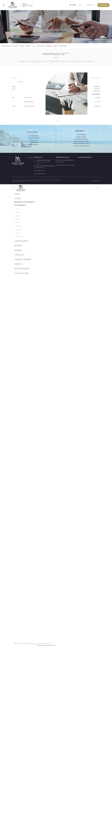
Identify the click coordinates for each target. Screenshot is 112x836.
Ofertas (21, 46)
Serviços (27, 46)
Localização (49, 46)
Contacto (19, 255)
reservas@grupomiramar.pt (45, 165)
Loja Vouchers (63, 46)
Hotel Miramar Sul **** (20, 205)
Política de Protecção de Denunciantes (48, 180)
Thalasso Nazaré (22, 259)
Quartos (15, 46)
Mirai (99, 180)
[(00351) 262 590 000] (34, 162)
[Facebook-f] (28, 157)
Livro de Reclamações (39, 167)
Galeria (55, 46)
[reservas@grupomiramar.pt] (34, 165)
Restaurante (40, 46)
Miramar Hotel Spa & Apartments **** (25, 202)
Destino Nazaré (22, 269)
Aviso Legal (15, 180)
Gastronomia (21, 241)
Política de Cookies (18, 181)
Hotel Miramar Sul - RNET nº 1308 (65, 165)
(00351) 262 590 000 (43, 160)
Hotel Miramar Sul (7, 46)
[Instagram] (31, 157)
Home (17, 194)
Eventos (33, 46)
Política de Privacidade (27, 180)
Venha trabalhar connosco (40, 173)
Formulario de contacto (39, 170)
